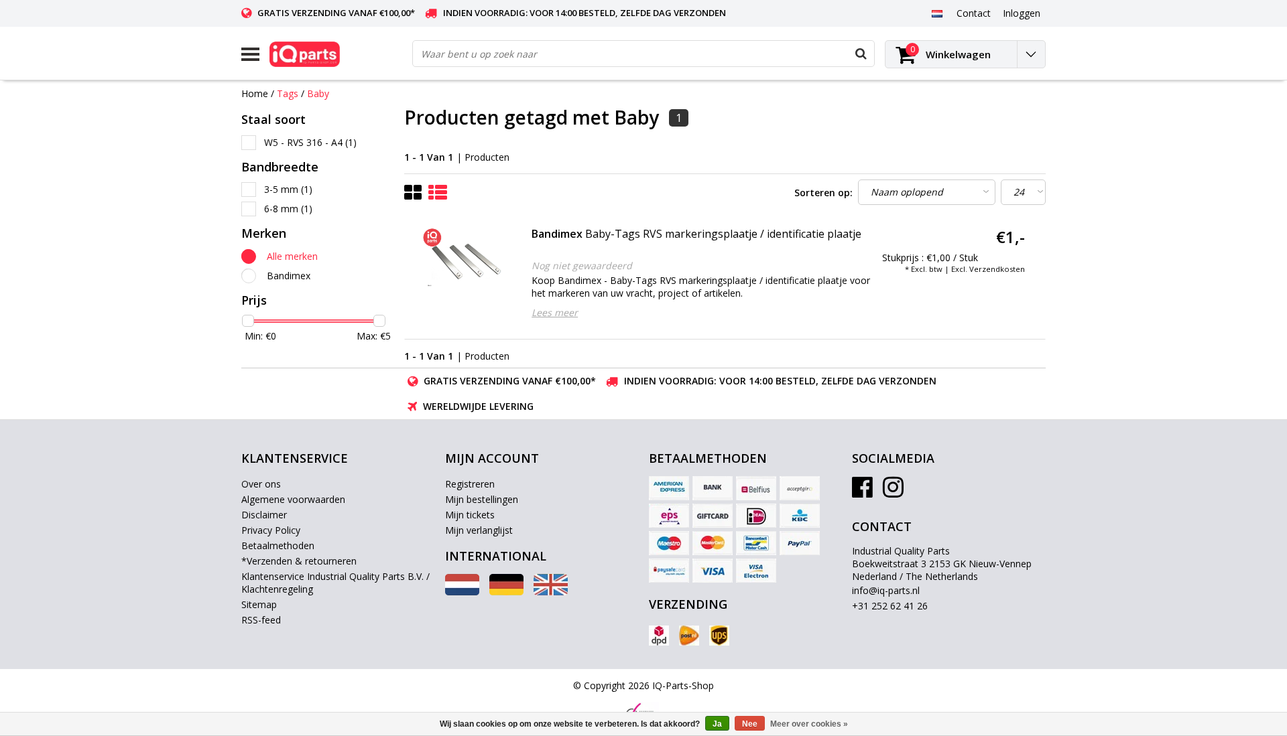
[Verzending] (659, 635)
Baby (318, 93)
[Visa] (712, 571)
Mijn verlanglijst (479, 530)
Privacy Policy (270, 530)
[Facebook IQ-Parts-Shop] (862, 492)
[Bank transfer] (712, 488)
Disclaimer (264, 514)
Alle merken (292, 256)
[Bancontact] (756, 543)
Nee (749, 724)
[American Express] (669, 488)
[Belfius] (756, 488)
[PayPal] (800, 543)
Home (254, 93)
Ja (717, 724)
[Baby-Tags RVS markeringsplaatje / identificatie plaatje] (466, 260)
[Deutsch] (506, 591)
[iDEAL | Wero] (756, 516)
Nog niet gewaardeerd (582, 265)
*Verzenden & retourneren (299, 561)
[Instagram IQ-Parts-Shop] (893, 492)
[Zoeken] (861, 54)
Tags (287, 93)
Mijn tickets (470, 514)
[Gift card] (712, 516)
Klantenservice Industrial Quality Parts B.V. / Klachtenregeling (335, 582)
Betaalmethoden (277, 545)
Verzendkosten (997, 269)
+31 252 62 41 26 (890, 605)
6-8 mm (288, 208)
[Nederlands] (937, 12)
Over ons (261, 483)
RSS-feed (261, 619)
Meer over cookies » (809, 724)
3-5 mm (288, 189)
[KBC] (800, 516)
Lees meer (555, 312)
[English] (551, 591)
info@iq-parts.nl (886, 590)
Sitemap (259, 604)
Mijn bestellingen (481, 499)
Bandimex (288, 275)
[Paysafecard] (669, 571)
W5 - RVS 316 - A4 (310, 142)
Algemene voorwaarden (293, 499)
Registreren (470, 483)
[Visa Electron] (756, 571)
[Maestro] (669, 543)
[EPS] (669, 516)
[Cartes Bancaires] (800, 488)
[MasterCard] (712, 543)
